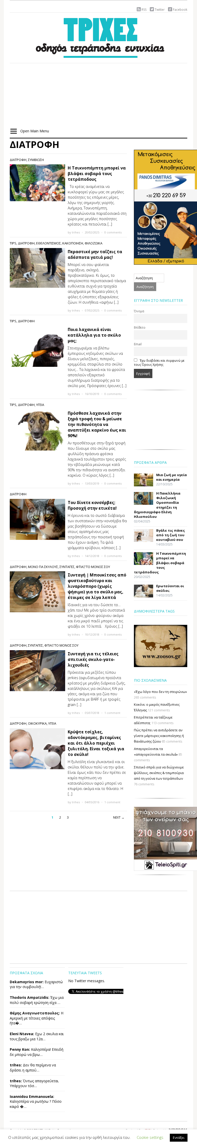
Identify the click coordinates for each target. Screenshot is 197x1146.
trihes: (16, 1065)
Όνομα (139, 311)
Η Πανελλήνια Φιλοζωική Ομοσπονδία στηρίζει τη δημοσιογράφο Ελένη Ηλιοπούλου (157, 505)
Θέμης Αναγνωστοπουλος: (35, 1013)
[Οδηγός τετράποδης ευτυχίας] (98, 36)
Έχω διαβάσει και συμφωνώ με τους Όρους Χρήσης (159, 362)
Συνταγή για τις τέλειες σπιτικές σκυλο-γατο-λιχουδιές (93, 659)
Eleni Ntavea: (22, 1033)
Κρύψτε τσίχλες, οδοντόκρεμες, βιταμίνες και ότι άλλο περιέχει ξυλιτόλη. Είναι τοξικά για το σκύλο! (96, 743)
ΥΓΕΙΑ (40, 404)
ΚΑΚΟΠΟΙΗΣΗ (72, 243)
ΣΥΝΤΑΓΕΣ (67, 566)
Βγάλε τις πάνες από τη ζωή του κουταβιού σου (170, 535)
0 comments (113, 232)
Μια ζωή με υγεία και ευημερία (171, 477)
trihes (76, 232)
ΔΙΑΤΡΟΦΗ (18, 159)
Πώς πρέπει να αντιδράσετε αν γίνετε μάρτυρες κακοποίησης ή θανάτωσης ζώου (159, 736)
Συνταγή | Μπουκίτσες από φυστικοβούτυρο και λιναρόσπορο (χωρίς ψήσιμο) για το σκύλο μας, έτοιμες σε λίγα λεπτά (97, 586)
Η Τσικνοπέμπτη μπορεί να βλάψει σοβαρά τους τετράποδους (97, 173)
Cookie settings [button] (150, 1137)
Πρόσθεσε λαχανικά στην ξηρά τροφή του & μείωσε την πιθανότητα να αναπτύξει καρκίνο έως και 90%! (97, 424)
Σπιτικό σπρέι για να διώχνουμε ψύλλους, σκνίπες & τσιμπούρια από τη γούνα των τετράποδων (159, 773)
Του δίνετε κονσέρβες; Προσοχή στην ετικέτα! (92, 505)
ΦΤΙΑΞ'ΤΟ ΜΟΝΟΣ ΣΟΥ (93, 566)
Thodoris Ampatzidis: (29, 997)
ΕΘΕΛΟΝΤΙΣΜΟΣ (48, 243)
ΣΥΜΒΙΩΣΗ (36, 159)
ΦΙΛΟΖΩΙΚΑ (93, 243)
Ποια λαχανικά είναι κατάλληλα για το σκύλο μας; (94, 335)
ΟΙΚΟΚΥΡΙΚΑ (37, 723)
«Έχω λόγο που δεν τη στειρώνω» (160, 691)
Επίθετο (139, 327)
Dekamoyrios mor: (27, 981)
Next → (118, 817)
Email (138, 344)
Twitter (160, 9)
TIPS (13, 243)
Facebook (180, 9)
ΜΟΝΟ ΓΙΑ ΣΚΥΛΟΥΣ (43, 566)
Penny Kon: (20, 1049)
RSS (144, 9)
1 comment (112, 713)
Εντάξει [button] (178, 1137)
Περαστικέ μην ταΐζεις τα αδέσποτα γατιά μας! (95, 254)
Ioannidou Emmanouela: (32, 1096)
